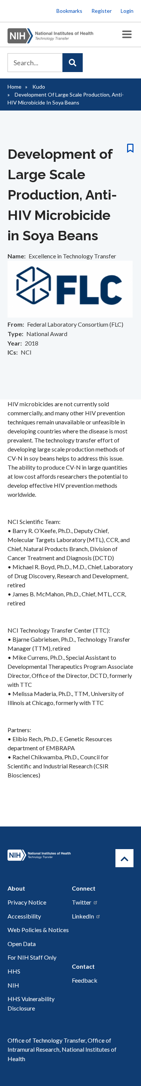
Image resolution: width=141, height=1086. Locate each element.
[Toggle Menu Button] (126, 34)
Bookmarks (69, 11)
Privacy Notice (27, 902)
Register (101, 11)
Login (127, 11)
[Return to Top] (124, 858)
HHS (14, 971)
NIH (13, 985)
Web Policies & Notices (38, 929)
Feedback (84, 980)
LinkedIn (83, 916)
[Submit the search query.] (72, 62)
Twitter (81, 902)
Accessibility (24, 916)
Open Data (22, 943)
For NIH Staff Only (32, 957)
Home (14, 86)
